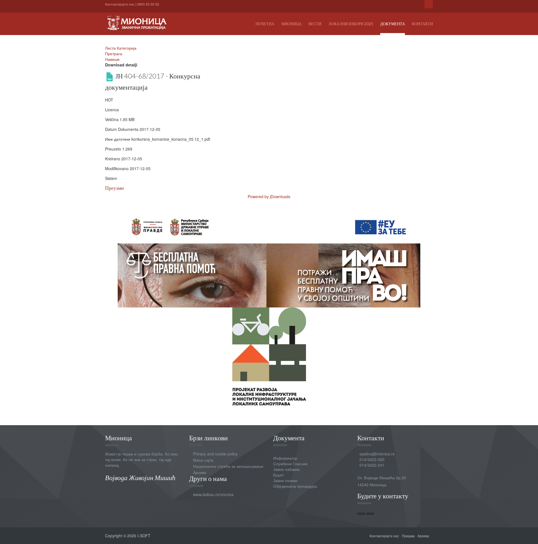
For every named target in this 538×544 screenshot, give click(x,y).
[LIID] (269, 356)
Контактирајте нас (119, 4)
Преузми (114, 188)
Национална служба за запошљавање (228, 466)
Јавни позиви (285, 480)
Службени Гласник (290, 463)
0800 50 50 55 (148, 4)
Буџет (278, 475)
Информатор (285, 458)
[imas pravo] (269, 258)
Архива (199, 472)
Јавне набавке (286, 469)
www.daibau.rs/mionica (213, 494)
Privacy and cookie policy (215, 454)
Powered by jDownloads (269, 196)
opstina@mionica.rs (377, 454)
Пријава (408, 535)
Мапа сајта (203, 460)
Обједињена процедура (295, 486)
